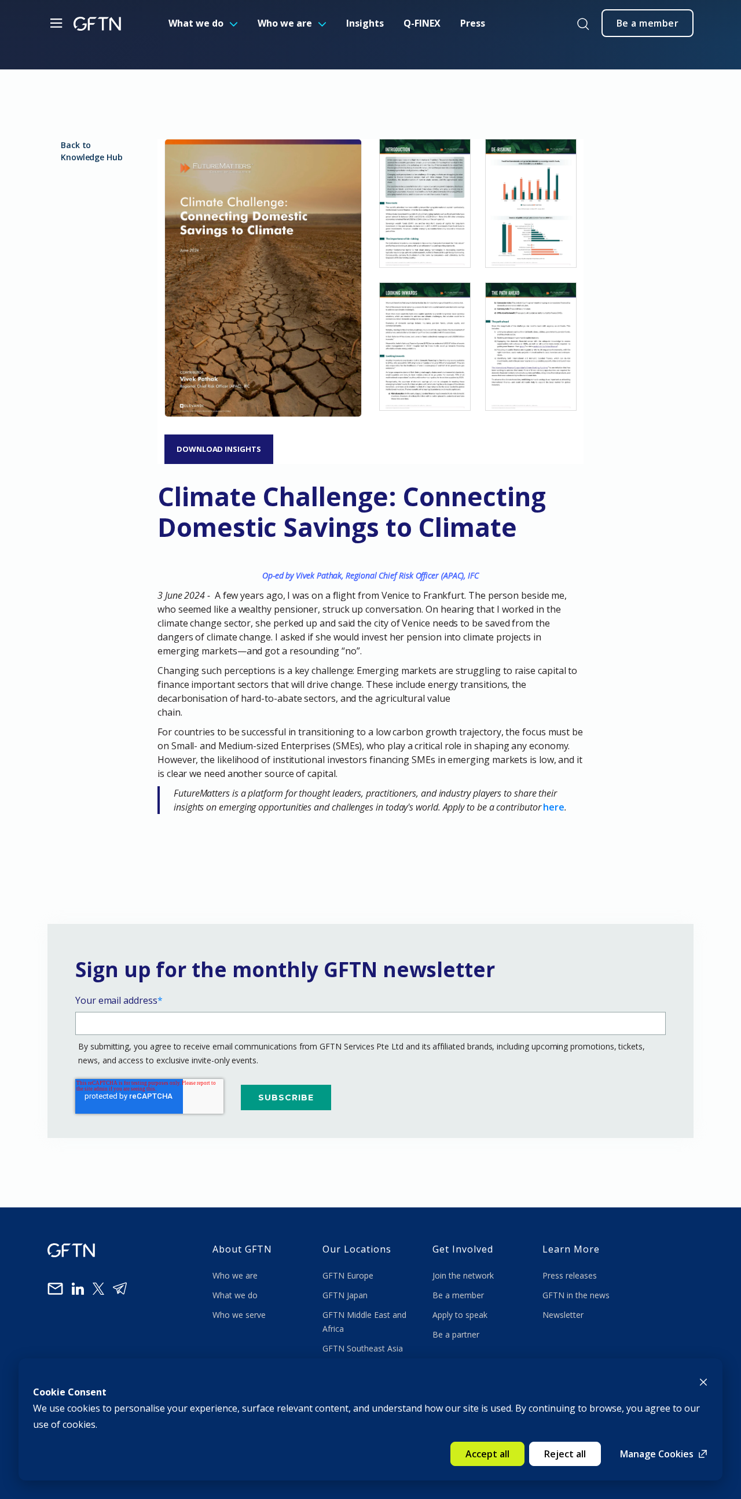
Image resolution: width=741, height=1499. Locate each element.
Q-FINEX (422, 23)
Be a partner (455, 1334)
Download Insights (219, 449)
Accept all (487, 1454)
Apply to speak (459, 1314)
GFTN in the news (576, 1295)
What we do (195, 23)
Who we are (285, 23)
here (553, 807)
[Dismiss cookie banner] (703, 1381)
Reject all (565, 1454)
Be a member (458, 1295)
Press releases (569, 1275)
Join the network (463, 1275)
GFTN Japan (346, 1295)
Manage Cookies (657, 1454)
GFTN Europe (349, 1275)
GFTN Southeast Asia (362, 1348)
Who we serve (239, 1314)
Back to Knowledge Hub (92, 151)
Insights (365, 23)
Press (472, 23)
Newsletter (563, 1314)
